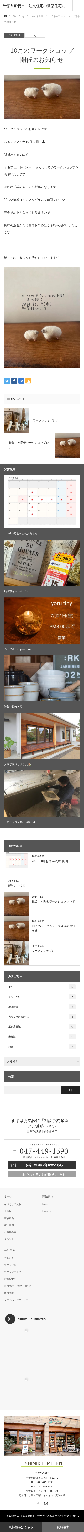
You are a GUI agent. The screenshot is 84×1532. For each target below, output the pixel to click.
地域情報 (40, 1006)
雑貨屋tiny (9, 1279)
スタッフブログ (12, 1272)
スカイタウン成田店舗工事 (20, 822)
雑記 (40, 1046)
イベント (9, 1239)
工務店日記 (40, 1026)
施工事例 (9, 1225)
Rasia (45, 1204)
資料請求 (63, 1527)
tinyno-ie (47, 1211)
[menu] (78, 5)
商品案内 (9, 1218)
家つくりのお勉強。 (40, 1016)
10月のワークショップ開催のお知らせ (53, 928)
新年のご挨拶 (16, 886)
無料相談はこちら (21, 1527)
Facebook (37, 1503)
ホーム (8, 1196)
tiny (34, 35)
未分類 (20, 399)
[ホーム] (5, 14)
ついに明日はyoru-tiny (17, 649)
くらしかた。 (40, 996)
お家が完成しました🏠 (17, 764)
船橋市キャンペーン (16, 591)
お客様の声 (10, 1232)
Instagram (45, 1503)
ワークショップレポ (44, 950)
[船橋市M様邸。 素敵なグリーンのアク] (66, 1364)
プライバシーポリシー (16, 1300)
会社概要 (9, 1250)
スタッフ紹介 (11, 1265)
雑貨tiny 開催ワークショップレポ (53, 901)
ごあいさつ (10, 1258)
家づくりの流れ (12, 1204)
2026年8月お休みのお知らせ (21, 533)
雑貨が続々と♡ (13, 706)
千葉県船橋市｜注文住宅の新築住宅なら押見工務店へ (49, 1516)
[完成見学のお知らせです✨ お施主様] (17, 1388)
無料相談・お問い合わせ (17, 1285)
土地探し (9, 1211)
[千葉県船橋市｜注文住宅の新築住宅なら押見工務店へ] (42, 1464)
